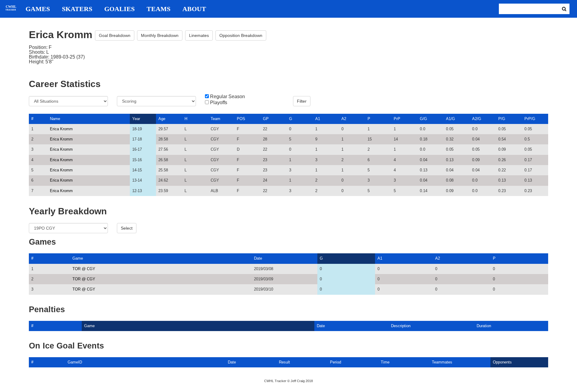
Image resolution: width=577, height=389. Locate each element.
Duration (484, 326)
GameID (75, 362)
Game (77, 258)
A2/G (476, 118)
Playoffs (218, 102)
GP (266, 118)
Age (161, 118)
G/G (423, 118)
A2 (343, 118)
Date (258, 258)
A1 (317, 118)
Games (38, 9)
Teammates (442, 362)
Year (136, 118)
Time (385, 362)
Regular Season (227, 96)
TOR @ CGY (83, 269)
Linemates (199, 35)
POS (241, 118)
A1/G (450, 118)
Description (401, 326)
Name (55, 118)
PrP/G (529, 118)
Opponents (502, 362)
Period (335, 362)
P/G (501, 118)
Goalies (119, 9)
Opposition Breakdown (240, 35)
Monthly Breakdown (160, 35)
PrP (397, 118)
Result (284, 362)
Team (215, 118)
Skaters (77, 9)
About (194, 9)
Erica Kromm (61, 129)
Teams (158, 9)
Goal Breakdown (114, 35)
